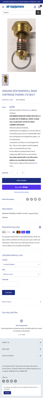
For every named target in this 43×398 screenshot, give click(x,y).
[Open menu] (3, 7)
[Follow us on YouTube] (11, 381)
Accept (7, 393)
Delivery (28, 110)
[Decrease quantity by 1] (12, 173)
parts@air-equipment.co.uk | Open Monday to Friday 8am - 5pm (21, 2)
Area (3, 270)
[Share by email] (39, 199)
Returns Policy (6, 302)
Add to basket (21, 180)
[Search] (38, 12)
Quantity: (5, 173)
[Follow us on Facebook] (3, 381)
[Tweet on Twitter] (35, 199)
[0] (39, 7)
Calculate (8, 292)
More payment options (21, 192)
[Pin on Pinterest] (31, 199)
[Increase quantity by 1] (23, 173)
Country (4, 260)
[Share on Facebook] (27, 199)
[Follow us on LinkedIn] (15, 381)
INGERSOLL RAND (7, 100)
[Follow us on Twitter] (7, 381)
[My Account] (35, 7)
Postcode (5, 279)
